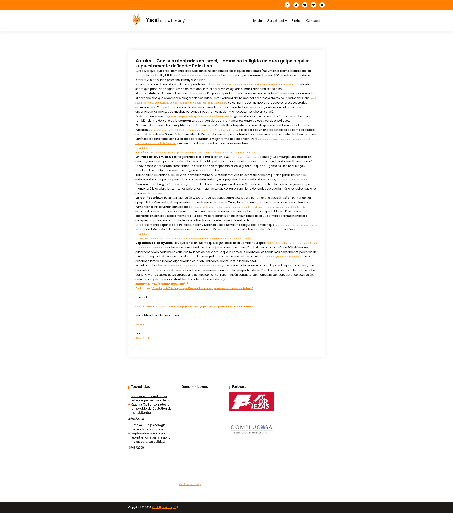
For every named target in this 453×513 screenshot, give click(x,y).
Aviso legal (169, 507)
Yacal (155, 507)
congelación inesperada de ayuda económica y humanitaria (196, 116)
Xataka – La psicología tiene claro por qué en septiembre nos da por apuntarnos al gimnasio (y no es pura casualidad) (150, 433)
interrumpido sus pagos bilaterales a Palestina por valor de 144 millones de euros (193, 129)
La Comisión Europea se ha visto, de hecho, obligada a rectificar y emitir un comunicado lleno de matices (249, 206)
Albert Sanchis (143, 338)
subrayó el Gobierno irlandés (293, 179)
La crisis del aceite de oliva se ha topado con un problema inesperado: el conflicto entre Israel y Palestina (193, 238)
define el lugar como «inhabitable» (282, 256)
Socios (296, 20)
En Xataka (141, 148)
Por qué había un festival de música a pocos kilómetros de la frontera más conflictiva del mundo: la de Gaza (195, 152)
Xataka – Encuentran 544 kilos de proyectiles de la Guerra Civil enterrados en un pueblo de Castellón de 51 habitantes (151, 404)
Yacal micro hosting (190, 484)
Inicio (257, 20)
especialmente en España (244, 157)
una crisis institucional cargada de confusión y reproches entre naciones (255, 84)
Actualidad (275, 20)
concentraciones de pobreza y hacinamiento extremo (193, 265)
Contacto (313, 20)
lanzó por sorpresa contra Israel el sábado (197, 75)
